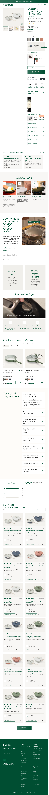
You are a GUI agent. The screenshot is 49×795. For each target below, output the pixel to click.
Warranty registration (35, 772)
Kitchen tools (24, 760)
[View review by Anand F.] (13, 660)
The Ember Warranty (33, 135)
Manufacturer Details (33, 143)
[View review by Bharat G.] (13, 696)
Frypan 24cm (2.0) (8, 370)
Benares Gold (20, 345)
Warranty (35, 769)
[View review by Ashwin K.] (35, 696)
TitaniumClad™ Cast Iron (36, 755)
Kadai (12, 345)
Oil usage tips (31, 131)
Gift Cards (23, 762)
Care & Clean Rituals (24, 779)
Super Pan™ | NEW (25, 746)
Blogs (22, 775)
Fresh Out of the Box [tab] (10, 255)
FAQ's (34, 782)
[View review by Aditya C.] (35, 660)
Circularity (35, 775)
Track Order (35, 777)
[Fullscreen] (19, 24)
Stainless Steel (36, 758)
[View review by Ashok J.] (35, 555)
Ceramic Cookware (37, 748)
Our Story (23, 769)
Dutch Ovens (24, 758)
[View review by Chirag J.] (35, 519)
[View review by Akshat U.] (13, 555)
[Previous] (40, 92)
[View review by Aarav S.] (13, 590)
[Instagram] (4, 760)
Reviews (23, 786)
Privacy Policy (6, 763)
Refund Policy (12, 764)
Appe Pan (23, 751)
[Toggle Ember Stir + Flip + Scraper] (43, 59)
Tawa (22, 749)
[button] (3, 4)
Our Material (24, 771)
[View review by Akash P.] (13, 519)
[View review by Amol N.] (35, 590)
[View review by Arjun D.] (13, 625)
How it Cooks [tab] (7, 260)
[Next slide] (43, 152)
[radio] (34, 59)
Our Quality (23, 773)
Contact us (35, 779)
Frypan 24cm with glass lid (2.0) (32, 371)
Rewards (23, 784)
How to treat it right (33, 127)
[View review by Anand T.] (35, 625)
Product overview (32, 123)
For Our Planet (24, 782)
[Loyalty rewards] (35, 4)
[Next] (43, 92)
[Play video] (29, 104)
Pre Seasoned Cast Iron (37, 751)
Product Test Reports (33, 139)
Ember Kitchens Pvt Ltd (21, 792)
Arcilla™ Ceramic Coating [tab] (9, 249)
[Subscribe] (15, 753)
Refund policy (36, 784)
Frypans (6, 345)
